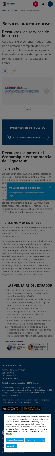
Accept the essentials (35, 440)
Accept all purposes (15, 440)
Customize (11, 446)
